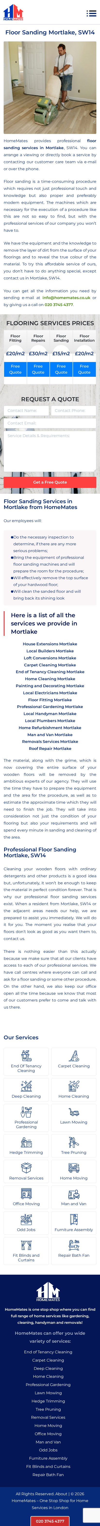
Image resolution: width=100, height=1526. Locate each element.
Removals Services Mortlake (50, 741)
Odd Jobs (48, 1450)
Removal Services (48, 1417)
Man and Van (48, 1442)
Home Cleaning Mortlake (50, 679)
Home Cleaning (48, 1376)
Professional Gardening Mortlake (50, 706)
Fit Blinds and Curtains (48, 1466)
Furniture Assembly (48, 1458)
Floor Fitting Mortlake (50, 700)
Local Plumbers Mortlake (50, 720)
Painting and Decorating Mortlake (50, 686)
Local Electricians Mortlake (50, 693)
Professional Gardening (48, 1384)
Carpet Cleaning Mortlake (50, 665)
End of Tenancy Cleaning (48, 1352)
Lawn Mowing (48, 1393)
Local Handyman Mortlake (50, 713)
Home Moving (48, 1425)
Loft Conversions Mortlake (50, 658)
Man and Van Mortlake (50, 734)
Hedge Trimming (48, 1401)
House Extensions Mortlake (50, 644)
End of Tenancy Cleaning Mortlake (50, 672)
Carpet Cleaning (48, 1360)
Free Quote (15, 369)
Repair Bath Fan (48, 1474)
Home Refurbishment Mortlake (50, 727)
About (61, 1494)
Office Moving (48, 1434)
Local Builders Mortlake (50, 651)
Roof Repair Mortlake (50, 748)
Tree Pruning (48, 1409)
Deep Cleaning (48, 1368)
